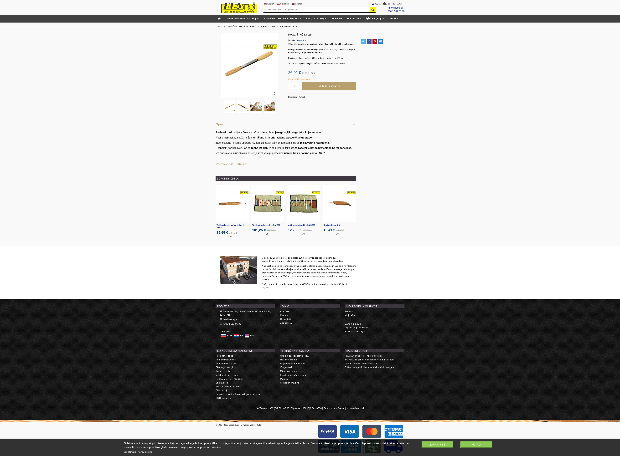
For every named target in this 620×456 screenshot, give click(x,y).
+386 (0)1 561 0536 (311, 408)
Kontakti (285, 311)
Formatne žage (224, 355)
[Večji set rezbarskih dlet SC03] (303, 203)
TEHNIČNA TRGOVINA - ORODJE (281, 18)
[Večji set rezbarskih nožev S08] (267, 203)
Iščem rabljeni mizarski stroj (361, 363)
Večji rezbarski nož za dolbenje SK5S (231, 226)
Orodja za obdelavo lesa (294, 355)
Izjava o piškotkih (356, 327)
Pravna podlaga (355, 331)
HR (241, 335)
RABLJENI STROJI (315, 18)
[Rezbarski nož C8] (339, 203)
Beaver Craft (301, 40)
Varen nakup (353, 324)
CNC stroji (221, 390)
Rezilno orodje (288, 359)
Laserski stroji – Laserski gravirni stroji (238, 394)
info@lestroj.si (395, 7)
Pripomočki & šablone (292, 363)
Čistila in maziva (289, 382)
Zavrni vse (437, 444)
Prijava (349, 311)
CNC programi (224, 398)
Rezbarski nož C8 (332, 225)
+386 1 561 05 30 (395, 11)
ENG (252, 335)
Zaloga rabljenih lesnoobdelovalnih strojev (369, 359)
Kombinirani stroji (226, 359)
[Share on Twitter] (363, 41)
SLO (229, 335)
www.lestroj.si (357, 408)
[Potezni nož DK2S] (273, 93)
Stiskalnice (222, 382)
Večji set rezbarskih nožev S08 (266, 225)
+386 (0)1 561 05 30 (278, 408)
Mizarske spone (289, 371)
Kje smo (284, 315)
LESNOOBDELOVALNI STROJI (241, 18)
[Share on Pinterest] (374, 41)
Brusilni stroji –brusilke (229, 386)
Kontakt (355, 18)
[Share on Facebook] (369, 41)
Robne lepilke (224, 371)
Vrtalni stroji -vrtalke (227, 375)
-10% (230, 236)
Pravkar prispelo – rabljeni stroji (363, 355)
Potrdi (476, 444)
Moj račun (350, 315)
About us (223, 252)
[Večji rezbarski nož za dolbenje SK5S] (232, 203)
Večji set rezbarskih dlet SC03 (301, 225)
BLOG (393, 18)
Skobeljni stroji (224, 367)
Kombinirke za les (226, 363)
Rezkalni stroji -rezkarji (229, 379)
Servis (338, 18)
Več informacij (130, 452)
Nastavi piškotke (145, 452)
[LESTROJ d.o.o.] (239, 7)
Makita (284, 379)
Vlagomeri (286, 367)
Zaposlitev (286, 323)
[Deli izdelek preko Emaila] (380, 41)
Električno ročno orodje (293, 375)
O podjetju (375, 18)
